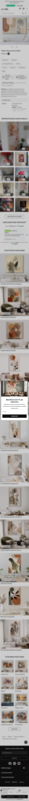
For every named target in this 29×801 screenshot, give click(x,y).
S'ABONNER (14, 416)
